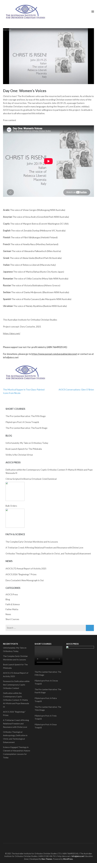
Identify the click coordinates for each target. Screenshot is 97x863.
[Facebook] (40, 847)
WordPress (68, 859)
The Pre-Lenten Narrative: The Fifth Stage (26, 416)
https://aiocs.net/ (11, 333)
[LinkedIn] (49, 847)
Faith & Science (13, 604)
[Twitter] (45, 847)
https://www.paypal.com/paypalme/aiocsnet (54, 354)
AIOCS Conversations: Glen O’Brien (76, 389)
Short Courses (12, 619)
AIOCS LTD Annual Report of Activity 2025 (26, 568)
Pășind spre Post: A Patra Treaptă (46, 699)
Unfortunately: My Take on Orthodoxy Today (27, 443)
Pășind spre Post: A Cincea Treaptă (22, 422)
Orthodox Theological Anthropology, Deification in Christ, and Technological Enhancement (48, 553)
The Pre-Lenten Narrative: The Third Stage (48, 708)
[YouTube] (54, 847)
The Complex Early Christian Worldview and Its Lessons (32, 541)
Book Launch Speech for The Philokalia (24, 449)
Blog (8, 599)
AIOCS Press (12, 594)
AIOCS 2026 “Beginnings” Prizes (21, 574)
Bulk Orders (11, 505)
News (8, 614)
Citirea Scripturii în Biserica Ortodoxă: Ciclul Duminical (31, 479)
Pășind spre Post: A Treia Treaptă (45, 717)
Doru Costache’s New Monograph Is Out (25, 580)
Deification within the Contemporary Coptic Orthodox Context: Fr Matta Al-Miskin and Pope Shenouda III (49, 471)
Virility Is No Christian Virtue (19, 454)
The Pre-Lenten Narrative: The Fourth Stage (26, 428)
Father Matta (12, 609)
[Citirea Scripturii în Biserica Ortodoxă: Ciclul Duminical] (15, 491)
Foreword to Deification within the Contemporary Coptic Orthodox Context (16, 684)
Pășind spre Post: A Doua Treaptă (46, 726)
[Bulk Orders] (15, 518)
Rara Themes (47, 859)
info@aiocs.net (78, 856)
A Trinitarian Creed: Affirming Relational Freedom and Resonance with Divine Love (44, 547)
